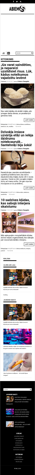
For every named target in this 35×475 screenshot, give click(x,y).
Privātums (19, 461)
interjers (28, 248)
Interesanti (18, 443)
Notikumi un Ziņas (19, 449)
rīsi (7, 126)
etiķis (21, 192)
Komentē (18, 126)
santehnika (4, 194)
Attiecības (19, 440)
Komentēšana (19, 459)
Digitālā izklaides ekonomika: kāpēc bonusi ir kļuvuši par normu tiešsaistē (18, 401)
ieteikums (3, 126)
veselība (11, 126)
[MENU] (8, 53)
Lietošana (19, 457)
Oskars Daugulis (23, 81)
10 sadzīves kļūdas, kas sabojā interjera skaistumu (15, 203)
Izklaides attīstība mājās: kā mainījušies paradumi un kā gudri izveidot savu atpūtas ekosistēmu (17, 413)
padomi (3, 250)
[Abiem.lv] (3, 53)
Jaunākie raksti (19, 436)
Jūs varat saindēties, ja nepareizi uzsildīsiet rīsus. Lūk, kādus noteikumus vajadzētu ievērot (16, 71)
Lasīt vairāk (29, 120)
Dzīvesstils (18, 445)
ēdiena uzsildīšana (25, 124)
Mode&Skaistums (19, 447)
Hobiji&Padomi (12, 124)
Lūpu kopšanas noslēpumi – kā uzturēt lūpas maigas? (22, 424)
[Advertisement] (17, 32)
